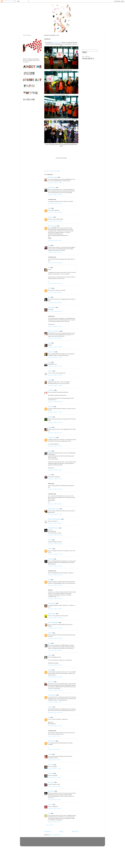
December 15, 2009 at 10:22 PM (55, 617)
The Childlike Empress (53, 528)
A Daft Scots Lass (52, 437)
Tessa (49, 245)
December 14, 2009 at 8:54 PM (54, 262)
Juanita (50, 451)
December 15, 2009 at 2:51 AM (55, 446)
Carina (49, 474)
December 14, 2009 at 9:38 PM (54, 326)
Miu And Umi (51, 791)
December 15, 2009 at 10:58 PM (55, 638)
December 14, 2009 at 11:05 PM (55, 357)
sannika (50, 427)
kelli (49, 267)
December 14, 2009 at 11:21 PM (55, 375)
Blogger (70, 844)
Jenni (49, 297)
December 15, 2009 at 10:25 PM (55, 628)
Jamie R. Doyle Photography (54, 519)
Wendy (49, 380)
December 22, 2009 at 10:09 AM (55, 712)
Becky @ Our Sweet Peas (54, 331)
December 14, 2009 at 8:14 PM (54, 252)
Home (61, 831)
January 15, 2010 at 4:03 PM (54, 786)
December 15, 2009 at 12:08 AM (55, 401)
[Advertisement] (90, 70)
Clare (49, 813)
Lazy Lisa (50, 804)
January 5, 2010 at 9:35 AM (54, 749)
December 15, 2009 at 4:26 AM (55, 470)
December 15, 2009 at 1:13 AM (55, 412)
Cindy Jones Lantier (52, 177)
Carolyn (50, 539)
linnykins (50, 417)
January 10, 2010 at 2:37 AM (54, 768)
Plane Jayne (51, 559)
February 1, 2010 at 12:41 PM (54, 808)
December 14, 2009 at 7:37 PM (54, 182)
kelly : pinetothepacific (53, 622)
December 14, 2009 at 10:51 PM (55, 347)
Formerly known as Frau (53, 508)
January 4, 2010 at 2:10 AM (54, 736)
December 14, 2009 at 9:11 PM (54, 283)
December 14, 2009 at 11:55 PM (55, 385)
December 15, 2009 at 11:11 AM (55, 554)
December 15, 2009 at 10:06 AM (55, 535)
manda (49, 343)
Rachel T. (50, 371)
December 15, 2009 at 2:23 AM (55, 432)
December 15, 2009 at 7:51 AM (55, 514)
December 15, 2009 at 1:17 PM (54, 598)
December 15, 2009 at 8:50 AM (55, 523)
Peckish (50, 288)
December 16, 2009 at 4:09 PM (54, 650)
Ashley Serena (51, 351)
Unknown (50, 548)
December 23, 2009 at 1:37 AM (55, 725)
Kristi (49, 643)
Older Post (75, 831)
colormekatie (51, 390)
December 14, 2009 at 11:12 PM (55, 366)
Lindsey (50, 655)
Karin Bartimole (52, 603)
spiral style (50, 217)
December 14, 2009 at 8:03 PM (54, 240)
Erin (49, 717)
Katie (49, 579)
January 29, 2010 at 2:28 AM (54, 799)
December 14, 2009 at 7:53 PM (54, 203)
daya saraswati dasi (52, 226)
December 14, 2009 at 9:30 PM (54, 311)
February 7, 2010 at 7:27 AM (54, 822)
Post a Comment (50, 825)
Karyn (49, 362)
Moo (29, 62)
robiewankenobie (52, 695)
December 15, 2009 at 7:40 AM (55, 504)
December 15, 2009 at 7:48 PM (54, 609)
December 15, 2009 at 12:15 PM (55, 575)
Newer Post (47, 831)
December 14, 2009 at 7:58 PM (54, 212)
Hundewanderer (52, 187)
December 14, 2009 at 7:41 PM (54, 194)
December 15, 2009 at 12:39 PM (55, 585)
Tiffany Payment (52, 741)
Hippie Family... (51, 613)
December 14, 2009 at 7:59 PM (54, 221)
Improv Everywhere (56, 42)
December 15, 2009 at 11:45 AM (55, 566)
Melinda (50, 670)
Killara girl (50, 406)
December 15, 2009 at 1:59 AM (55, 422)
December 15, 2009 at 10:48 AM (55, 543)
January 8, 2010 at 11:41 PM (54, 759)
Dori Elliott (50, 764)
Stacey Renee (51, 782)
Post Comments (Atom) (55, 834)
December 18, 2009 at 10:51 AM (55, 690)
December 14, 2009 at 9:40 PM (54, 338)
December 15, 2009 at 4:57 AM (55, 478)
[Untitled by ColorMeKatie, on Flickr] (61, 68)
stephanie (50, 707)
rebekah (50, 754)
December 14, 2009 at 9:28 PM (54, 292)
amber (49, 208)
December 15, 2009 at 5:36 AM (55, 489)
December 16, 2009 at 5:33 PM (54, 665)
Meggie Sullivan (52, 307)
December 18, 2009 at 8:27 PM (54, 702)
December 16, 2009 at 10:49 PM (55, 677)
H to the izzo (51, 681)
